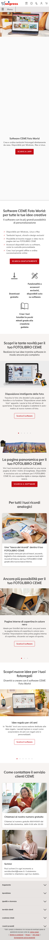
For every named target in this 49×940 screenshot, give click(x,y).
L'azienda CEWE (8, 918)
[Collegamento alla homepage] (9, 3)
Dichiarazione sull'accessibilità (24, 938)
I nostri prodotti (8, 926)
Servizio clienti (7, 910)
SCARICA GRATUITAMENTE (24, 261)
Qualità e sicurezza (9, 901)
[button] (41, 3)
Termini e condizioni (16, 935)
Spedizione (6, 893)
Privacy (27, 935)
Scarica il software (24, 415)
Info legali (36, 935)
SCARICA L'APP (25, 151)
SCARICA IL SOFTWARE (24, 484)
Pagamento (6, 885)
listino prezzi (34, 932)
